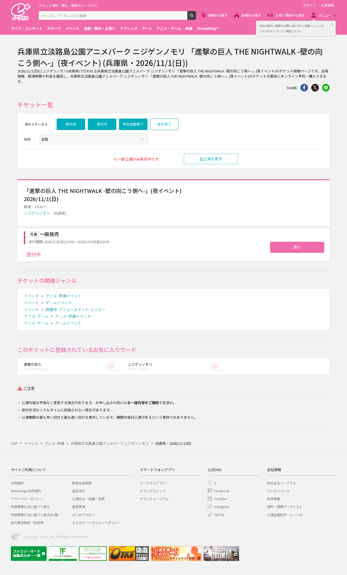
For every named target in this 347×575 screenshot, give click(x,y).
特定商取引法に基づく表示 (30, 506)
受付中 (102, 124)
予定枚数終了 (133, 124)
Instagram (221, 506)
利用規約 (17, 483)
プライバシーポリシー (27, 498)
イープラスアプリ (152, 483)
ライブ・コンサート (27, 28)
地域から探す (218, 15)
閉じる (332, 24)
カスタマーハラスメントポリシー (96, 522)
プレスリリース (278, 490)
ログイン (309, 5)
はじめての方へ (83, 514)
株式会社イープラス (281, 483)
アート (147, 28)
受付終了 (164, 124)
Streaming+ (208, 28)
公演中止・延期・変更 (88, 498)
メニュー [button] (324, 15)
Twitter (315, 87)
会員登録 (327, 5)
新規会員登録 (82, 483)
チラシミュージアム (154, 498)
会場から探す (251, 15)
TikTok (219, 514)
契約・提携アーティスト (284, 506)
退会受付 (78, 490)
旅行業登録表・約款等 (27, 522)
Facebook (221, 490)
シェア (304, 87)
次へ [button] (297, 247)
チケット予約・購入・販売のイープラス (68, 5)
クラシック (128, 28)
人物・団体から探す (290, 15)
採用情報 (273, 498)
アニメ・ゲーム (168, 28)
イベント (72, 28)
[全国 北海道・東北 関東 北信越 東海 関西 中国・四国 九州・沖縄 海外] (93, 139)
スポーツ (54, 28)
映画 (188, 28)
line (326, 87)
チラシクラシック (153, 490)
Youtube (220, 498)
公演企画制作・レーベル (285, 514)
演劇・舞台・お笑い (99, 28)
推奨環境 (78, 506)
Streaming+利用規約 (26, 490)
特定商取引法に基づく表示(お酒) (35, 514)
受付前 (71, 124)
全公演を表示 (211, 158)
